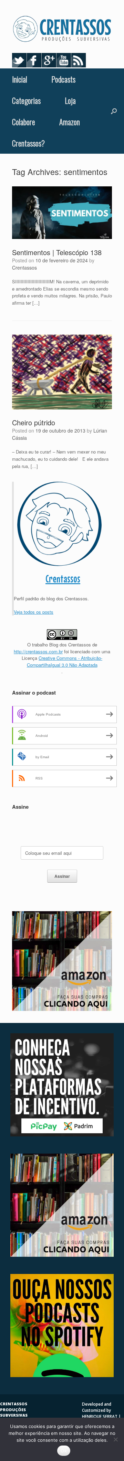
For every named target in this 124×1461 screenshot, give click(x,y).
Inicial (19, 79)
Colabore (23, 121)
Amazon (69, 121)
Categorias (26, 100)
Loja (70, 100)
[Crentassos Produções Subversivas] (62, 29)
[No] (115, 1439)
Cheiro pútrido (33, 422)
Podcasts (63, 79)
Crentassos (24, 267)
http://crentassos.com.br (38, 651)
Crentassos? (28, 143)
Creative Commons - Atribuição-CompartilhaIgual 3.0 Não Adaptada (65, 661)
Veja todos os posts (33, 612)
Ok (64, 1450)
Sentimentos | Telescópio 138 (57, 252)
